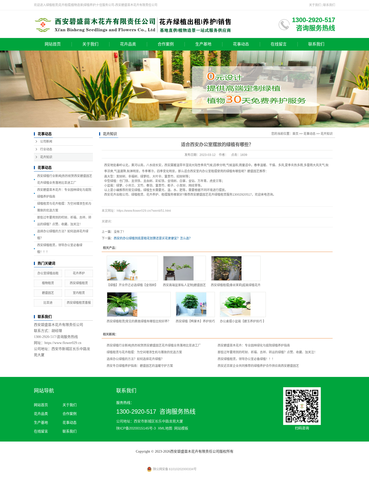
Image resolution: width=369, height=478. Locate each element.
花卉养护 (79, 273)
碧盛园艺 (48, 293)
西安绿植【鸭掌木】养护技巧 (195, 321)
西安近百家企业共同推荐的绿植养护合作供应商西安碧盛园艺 (258, 366)
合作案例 (166, 44)
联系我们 (329, 5)
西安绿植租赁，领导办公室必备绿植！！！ (246, 359)
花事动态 (241, 44)
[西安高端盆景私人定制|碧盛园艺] (184, 268)
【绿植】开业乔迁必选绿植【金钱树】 (132, 285)
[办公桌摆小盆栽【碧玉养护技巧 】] (243, 304)
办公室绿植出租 (47, 273)
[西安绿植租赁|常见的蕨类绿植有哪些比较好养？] (139, 304)
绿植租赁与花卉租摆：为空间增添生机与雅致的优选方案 (144, 352)
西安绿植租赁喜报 (79, 303)
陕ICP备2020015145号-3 (136, 428)
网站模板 (181, 428)
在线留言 (279, 44)
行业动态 (46, 149)
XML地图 (165, 428)
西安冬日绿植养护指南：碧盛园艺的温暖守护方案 (140, 366)
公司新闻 (46, 141)
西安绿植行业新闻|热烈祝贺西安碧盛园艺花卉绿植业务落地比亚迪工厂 (154, 345)
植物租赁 (48, 283)
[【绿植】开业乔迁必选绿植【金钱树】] (132, 268)
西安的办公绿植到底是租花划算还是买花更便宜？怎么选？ (153, 238)
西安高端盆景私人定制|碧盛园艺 (184, 285)
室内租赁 (79, 293)
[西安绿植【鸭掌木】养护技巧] (195, 304)
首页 (295, 134)
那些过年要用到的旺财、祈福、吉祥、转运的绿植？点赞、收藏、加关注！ (267, 352)
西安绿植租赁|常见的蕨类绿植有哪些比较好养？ (139, 321)
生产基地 (203, 44)
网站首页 (53, 44)
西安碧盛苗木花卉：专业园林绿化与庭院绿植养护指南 (254, 345)
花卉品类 (128, 44)
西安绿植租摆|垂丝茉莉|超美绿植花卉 (236, 285)
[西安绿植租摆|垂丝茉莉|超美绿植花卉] (236, 268)
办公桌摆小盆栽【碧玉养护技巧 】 (243, 321)
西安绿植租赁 (79, 283)
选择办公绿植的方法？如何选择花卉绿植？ (135, 359)
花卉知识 (46, 157)
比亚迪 (47, 303)
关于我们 (315, 5)
